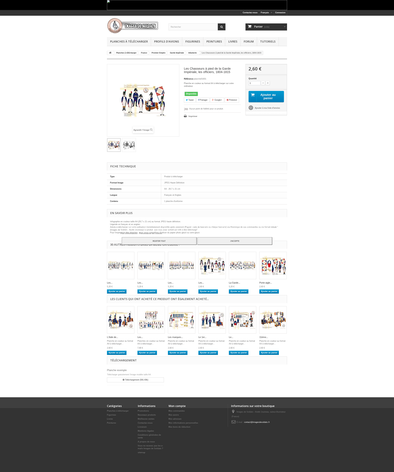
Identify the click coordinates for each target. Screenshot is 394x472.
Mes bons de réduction (179, 427)
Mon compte (177, 406)
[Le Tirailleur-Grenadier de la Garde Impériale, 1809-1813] (242, 320)
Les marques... (175, 337)
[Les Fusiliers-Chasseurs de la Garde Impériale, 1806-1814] (120, 265)
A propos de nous (146, 442)
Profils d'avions (166, 41)
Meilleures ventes (146, 419)
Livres (232, 41)
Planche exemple (117, 370)
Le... (231, 337)
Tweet (191, 100)
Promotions (143, 411)
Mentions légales (146, 431)
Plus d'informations (129, 233)
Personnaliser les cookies (150, 233)
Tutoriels (267, 41)
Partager (203, 100)
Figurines (192, 41)
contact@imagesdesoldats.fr (257, 422)
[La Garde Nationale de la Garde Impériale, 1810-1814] (242, 265)
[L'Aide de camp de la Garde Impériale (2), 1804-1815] (120, 320)
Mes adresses (175, 419)
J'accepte (234, 241)
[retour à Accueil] (110, 53)
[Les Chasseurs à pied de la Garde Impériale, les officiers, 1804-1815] (114, 145)
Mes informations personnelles (183, 423)
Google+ (218, 100)
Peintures (214, 41)
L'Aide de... (112, 337)
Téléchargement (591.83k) (136, 380)
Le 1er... (202, 337)
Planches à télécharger (129, 41)
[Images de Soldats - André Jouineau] (135, 25)
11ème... (263, 337)
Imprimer (193, 116)
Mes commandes (177, 411)
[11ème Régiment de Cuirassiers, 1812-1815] (273, 320)
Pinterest (232, 100)
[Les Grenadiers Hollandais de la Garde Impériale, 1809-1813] (151, 320)
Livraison (142, 427)
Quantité (253, 78)
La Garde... (234, 282)
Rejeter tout (159, 241)
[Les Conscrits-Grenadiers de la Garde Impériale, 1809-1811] (181, 265)
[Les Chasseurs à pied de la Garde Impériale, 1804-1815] (151, 265)
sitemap (141, 452)
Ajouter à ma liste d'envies (267, 108)
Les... (110, 282)
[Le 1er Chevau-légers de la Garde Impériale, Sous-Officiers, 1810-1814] (212, 320)
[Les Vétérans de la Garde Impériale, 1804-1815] (212, 265)
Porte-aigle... (265, 282)
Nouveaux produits (147, 415)
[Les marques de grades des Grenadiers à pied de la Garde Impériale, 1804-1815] (181, 320)
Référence (188, 79)
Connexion (280, 12)
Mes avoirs (174, 415)
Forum (249, 41)
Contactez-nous (250, 12)
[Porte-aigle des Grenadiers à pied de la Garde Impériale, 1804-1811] (273, 265)
